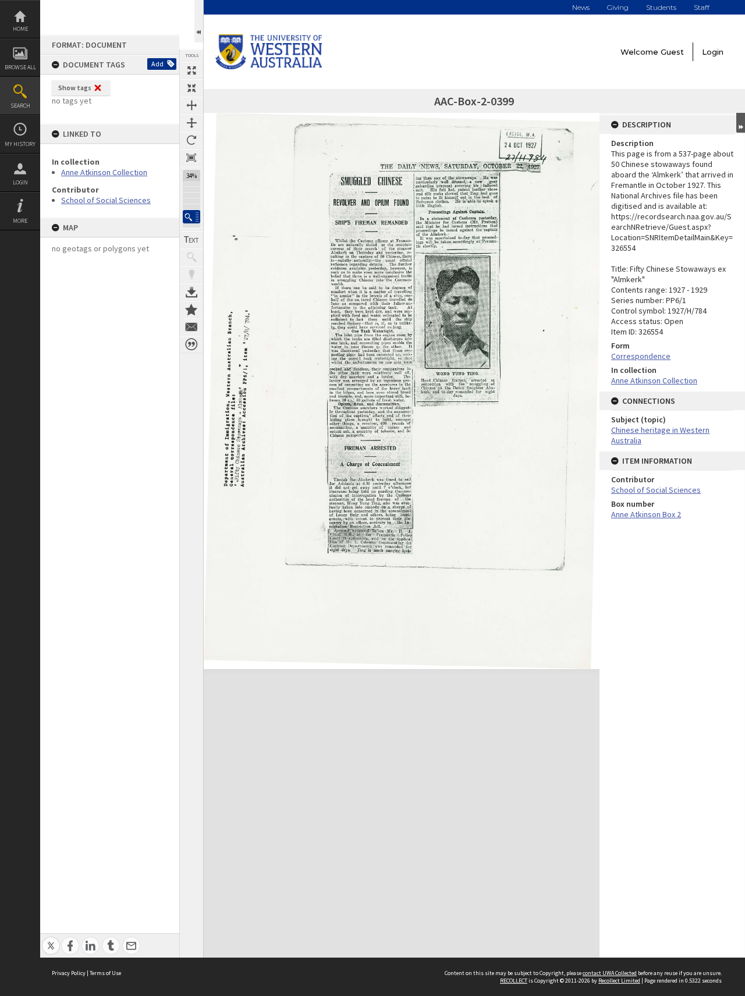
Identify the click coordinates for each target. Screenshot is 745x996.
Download (191, 292)
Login (20, 182)
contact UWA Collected (610, 973)
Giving (618, 7)
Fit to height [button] (191, 122)
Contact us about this (191, 327)
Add (157, 63)
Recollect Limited (619, 980)
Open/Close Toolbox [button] (198, 21)
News (581, 7)
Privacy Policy (69, 973)
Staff (701, 7)
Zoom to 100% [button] (191, 157)
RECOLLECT (513, 980)
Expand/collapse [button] (740, 123)
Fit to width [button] (191, 105)
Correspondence (640, 356)
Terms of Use (105, 973)
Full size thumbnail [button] (191, 70)
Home (20, 29)
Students (661, 7)
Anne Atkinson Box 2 (646, 514)
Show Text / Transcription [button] (191, 239)
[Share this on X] (51, 939)
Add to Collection (191, 309)
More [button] (20, 221)
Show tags (74, 87)
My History (20, 144)
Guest (672, 51)
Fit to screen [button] (191, 88)
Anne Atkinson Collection (104, 172)
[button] (191, 216)
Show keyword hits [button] (191, 257)
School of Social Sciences (106, 200)
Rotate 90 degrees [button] (191, 140)
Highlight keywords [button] (191, 274)
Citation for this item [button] (191, 344)
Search (20, 105)
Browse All (20, 67)
